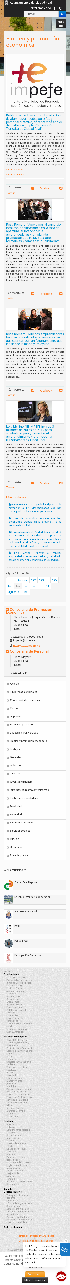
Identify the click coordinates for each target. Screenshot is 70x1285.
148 (26, 586)
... (48, 580)
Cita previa (11, 1132)
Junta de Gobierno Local (18, 983)
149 (34, 586)
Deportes (15, 716)
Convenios (11, 993)
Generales (15, 757)
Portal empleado (40, 8)
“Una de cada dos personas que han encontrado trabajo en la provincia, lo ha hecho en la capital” (35, 522)
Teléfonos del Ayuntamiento (13, 1174)
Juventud (11, 1083)
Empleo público (14, 1007)
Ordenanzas (12, 999)
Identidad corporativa (17, 1029)
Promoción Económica (17, 1094)
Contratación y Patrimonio (19, 1048)
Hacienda (11, 1072)
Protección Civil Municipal (19, 1097)
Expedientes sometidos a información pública (19, 1221)
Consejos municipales (17, 1209)
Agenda (10, 1124)
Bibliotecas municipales (23, 691)
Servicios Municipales (15, 1036)
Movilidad (16, 806)
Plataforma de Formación (19, 1162)
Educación (11, 1059)
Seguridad (16, 814)
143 (41, 580)
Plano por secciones (16, 1157)
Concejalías (12, 1015)
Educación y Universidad (24, 732)
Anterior (23, 580)
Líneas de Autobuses (17, 1149)
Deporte (10, 1056)
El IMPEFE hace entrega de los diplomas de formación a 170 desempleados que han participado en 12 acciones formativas (35, 508)
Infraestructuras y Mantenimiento (29, 789)
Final (25, 592)
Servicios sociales (20, 830)
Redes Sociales (14, 1160)
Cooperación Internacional (25, 700)
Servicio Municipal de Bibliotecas (17, 1104)
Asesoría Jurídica (15, 991)
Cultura (14, 708)
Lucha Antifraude (15, 1032)
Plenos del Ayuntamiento (19, 980)
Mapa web (11, 1151)
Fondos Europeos (15, 985)
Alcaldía (14, 683)
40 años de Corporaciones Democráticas (19, 1183)
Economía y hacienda (22, 724)
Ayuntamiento (11, 973)
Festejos (15, 749)
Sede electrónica (13, 1227)
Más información (35, 1280)
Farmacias (12, 1141)
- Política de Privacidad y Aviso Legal (35, 1236)
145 (54, 580)
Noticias (10, 1154)
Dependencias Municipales (13, 1136)
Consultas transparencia (19, 1130)
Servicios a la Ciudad (21, 822)
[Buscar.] (62, 14)
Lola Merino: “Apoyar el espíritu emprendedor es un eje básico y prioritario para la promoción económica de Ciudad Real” (35, 556)
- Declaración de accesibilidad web (35, 1241)
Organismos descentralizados (15, 1003)
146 (10, 586)
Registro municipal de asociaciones (17, 1166)
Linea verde (12, 1200)
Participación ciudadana (24, 798)
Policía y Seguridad (16, 1092)
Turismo (14, 838)
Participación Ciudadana (19, 1217)
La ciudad (9, 1120)
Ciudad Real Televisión (17, 1040)
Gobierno (15, 765)
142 (33, 580)
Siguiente (13, 592)
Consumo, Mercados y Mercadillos (17, 1044)
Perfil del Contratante (17, 988)
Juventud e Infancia (21, 781)
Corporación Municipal (17, 977)
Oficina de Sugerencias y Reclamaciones (19, 1204)
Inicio (11, 580)
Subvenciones (13, 996)
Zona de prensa (19, 855)
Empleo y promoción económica (28, 740)
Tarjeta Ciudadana (15, 1170)
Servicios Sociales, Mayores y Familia (15, 1109)
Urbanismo (16, 847)
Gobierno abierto (13, 1191)
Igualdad (15, 773)
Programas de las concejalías (15, 1019)
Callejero (10, 1127)
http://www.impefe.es (26, 645)
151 (47, 586)
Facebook (44, 188)
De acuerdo (35, 1274)
